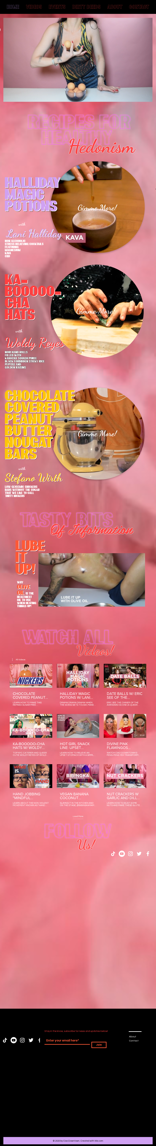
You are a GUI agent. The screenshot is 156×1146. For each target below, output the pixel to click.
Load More (78, 856)
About (132, 1036)
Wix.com (99, 1141)
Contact (134, 1040)
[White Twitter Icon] (139, 893)
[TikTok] (113, 893)
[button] (148, 98)
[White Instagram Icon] (130, 893)
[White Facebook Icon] (148, 893)
